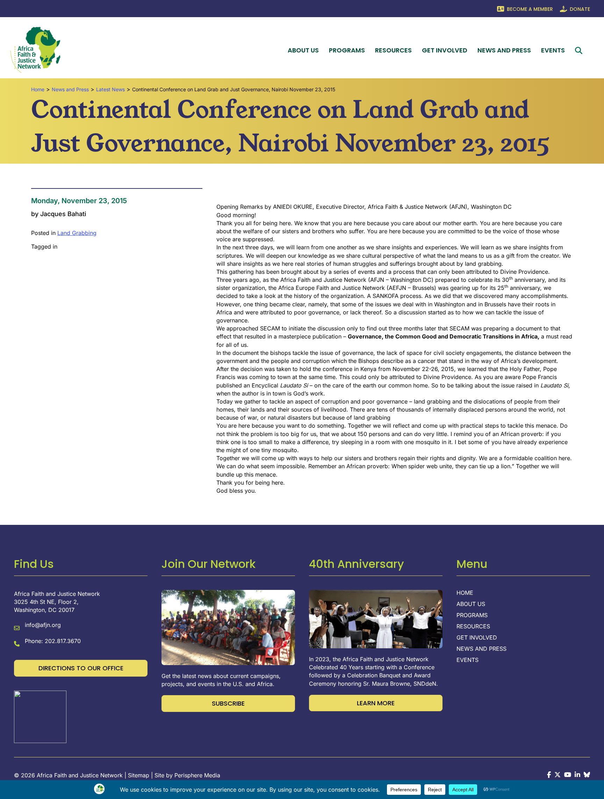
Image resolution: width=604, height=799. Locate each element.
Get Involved (444, 50)
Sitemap (138, 775)
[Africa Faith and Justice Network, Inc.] (40, 716)
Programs (347, 50)
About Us (303, 50)
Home (464, 593)
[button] (580, 50)
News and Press (504, 50)
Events (553, 50)
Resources (393, 50)
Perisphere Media (197, 775)
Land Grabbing (76, 232)
